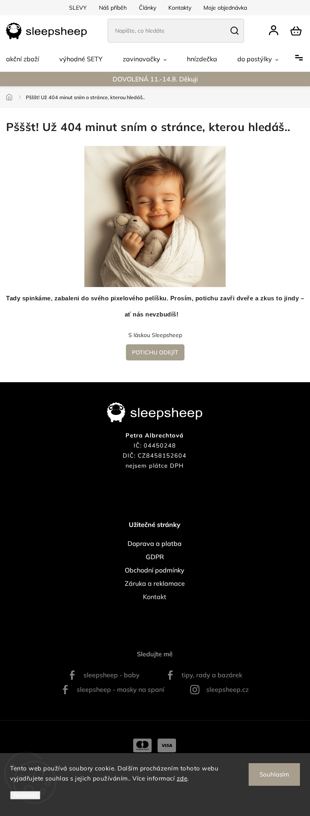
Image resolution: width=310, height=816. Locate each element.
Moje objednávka (225, 7)
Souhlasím (274, 774)
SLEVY (78, 7)
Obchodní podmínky (154, 570)
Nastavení (25, 795)
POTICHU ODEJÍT (155, 352)
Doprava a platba (155, 543)
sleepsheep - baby (112, 675)
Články (147, 7)
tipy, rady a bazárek (212, 675)
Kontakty (179, 7)
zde (182, 778)
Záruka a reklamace (155, 583)
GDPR (155, 557)
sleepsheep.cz (227, 689)
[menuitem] (22, 59)
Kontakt (154, 597)
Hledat (234, 31)
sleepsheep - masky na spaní (120, 689)
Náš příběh (113, 7)
